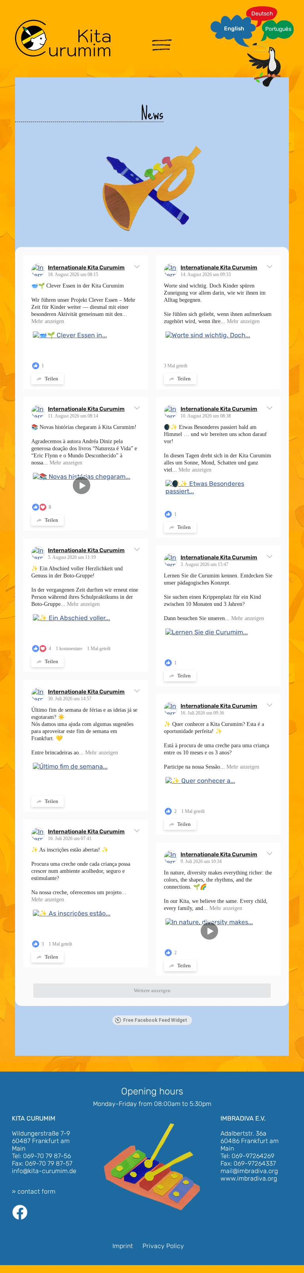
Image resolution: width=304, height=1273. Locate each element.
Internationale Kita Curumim (86, 267)
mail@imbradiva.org (249, 1171)
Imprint (122, 1246)
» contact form (33, 1191)
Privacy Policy (163, 1246)
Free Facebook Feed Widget (155, 1020)
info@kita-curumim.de (44, 1171)
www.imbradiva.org (248, 1178)
